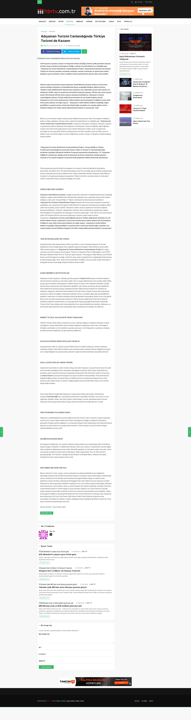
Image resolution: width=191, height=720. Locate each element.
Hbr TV (46, 46)
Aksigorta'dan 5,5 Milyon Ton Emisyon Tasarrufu (59, 571)
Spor (119, 21)
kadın (82, 701)
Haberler (79, 21)
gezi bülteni (71, 701)
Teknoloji (128, 21)
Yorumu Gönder (46, 667)
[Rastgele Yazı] (39, 2)
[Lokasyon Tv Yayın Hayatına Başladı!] (125, 108)
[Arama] (132, 2)
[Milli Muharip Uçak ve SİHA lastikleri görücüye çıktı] (56, 603)
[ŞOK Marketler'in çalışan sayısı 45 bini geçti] (54, 551)
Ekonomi (69, 21)
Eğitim (60, 21)
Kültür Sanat (100, 21)
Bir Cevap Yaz (47, 513)
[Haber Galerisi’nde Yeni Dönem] (125, 121)
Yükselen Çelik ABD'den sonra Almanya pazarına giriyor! (63, 587)
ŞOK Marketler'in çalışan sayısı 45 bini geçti (57, 554)
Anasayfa (42, 21)
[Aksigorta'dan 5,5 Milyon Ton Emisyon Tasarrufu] (55, 568)
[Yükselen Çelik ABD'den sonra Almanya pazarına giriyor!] (58, 584)
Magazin (52, 21)
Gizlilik (136, 701)
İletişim (144, 701)
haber (78, 701)
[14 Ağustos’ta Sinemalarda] (125, 96)
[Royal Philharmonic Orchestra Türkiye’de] (135, 42)
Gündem (89, 21)
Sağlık (111, 21)
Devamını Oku (44, 563)
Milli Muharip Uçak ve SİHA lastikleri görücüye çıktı (60, 606)
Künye (151, 701)
